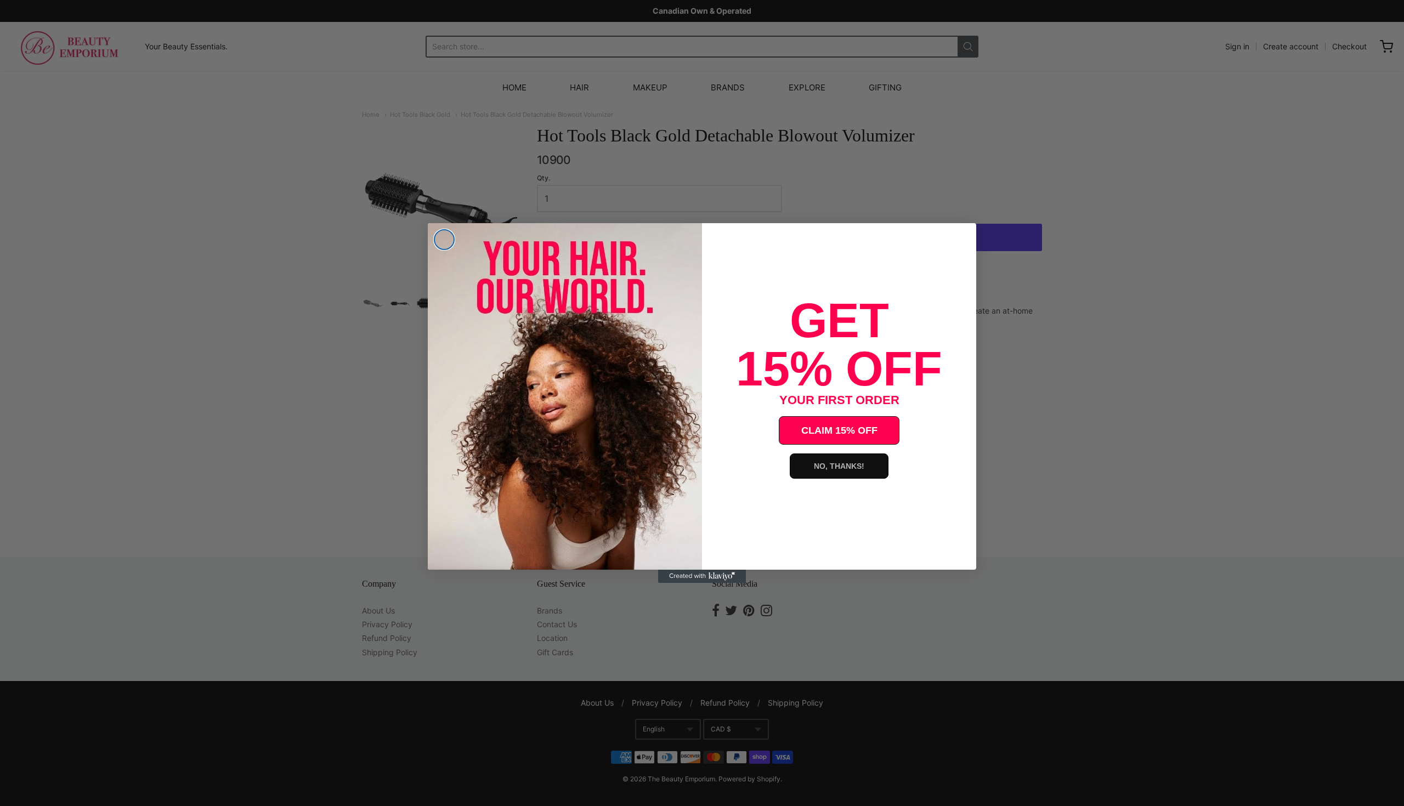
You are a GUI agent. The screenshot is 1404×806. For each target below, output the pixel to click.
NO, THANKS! (839, 466)
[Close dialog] (444, 239)
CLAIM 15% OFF (839, 430)
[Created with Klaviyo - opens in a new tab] (702, 576)
